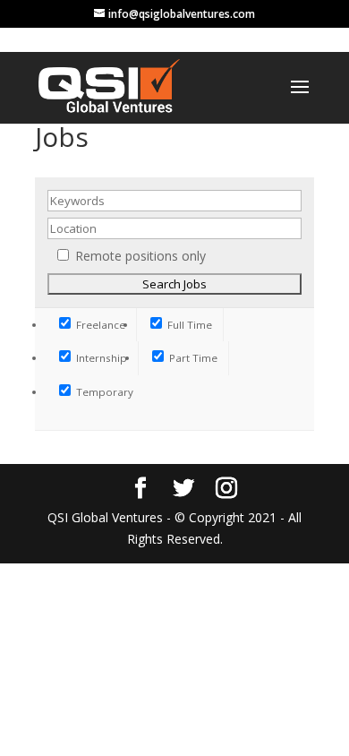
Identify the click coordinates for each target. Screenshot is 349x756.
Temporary (103, 392)
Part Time (191, 358)
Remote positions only (140, 255)
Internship (100, 358)
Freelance (99, 324)
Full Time (188, 324)
